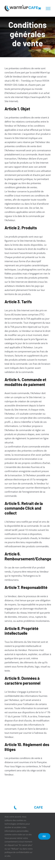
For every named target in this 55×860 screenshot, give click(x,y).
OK (44, 836)
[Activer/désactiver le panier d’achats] (39, 8)
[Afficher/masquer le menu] (48, 8)
